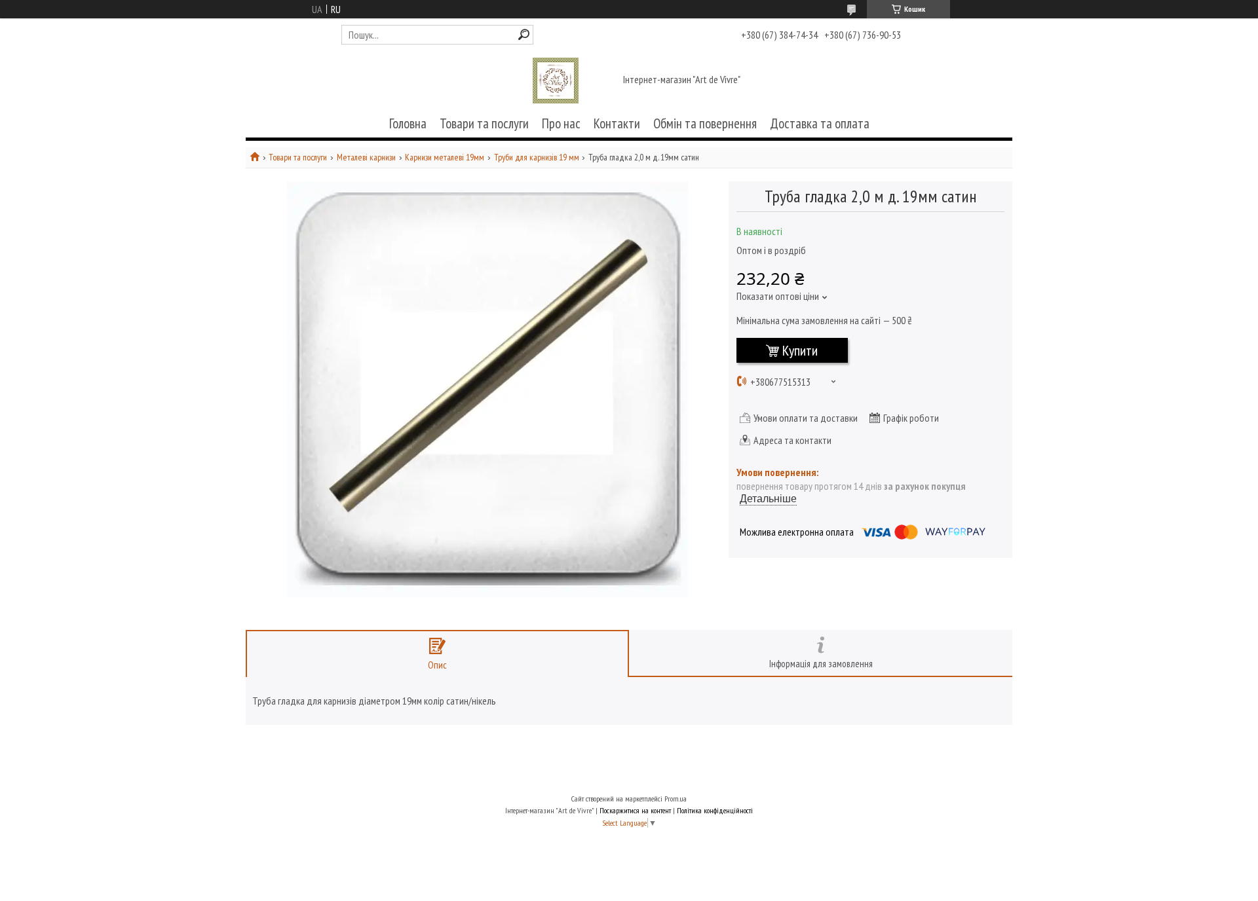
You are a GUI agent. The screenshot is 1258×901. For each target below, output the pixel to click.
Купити (800, 350)
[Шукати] (523, 34)
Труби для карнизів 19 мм (536, 157)
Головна (408, 123)
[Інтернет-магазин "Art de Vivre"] (555, 80)
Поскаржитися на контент (635, 810)
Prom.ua (675, 798)
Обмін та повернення (705, 123)
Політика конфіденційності (715, 810)
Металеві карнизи (366, 157)
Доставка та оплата (819, 123)
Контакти (617, 123)
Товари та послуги (484, 123)
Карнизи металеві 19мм (444, 157)
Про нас (561, 123)
